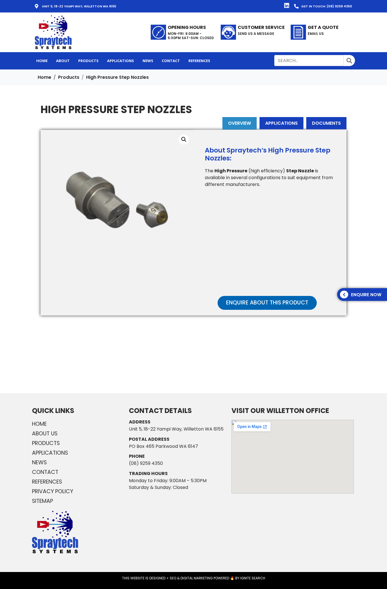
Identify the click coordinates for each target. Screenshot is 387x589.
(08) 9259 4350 (146, 463)
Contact (45, 472)
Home (39, 424)
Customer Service (261, 27)
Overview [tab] (239, 123)
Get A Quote (323, 27)
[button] (253, 32)
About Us (45, 433)
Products (46, 443)
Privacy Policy (52, 491)
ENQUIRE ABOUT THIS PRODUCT (267, 302)
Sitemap (42, 501)
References (47, 482)
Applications (50, 453)
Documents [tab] (326, 123)
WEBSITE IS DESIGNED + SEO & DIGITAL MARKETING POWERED (179, 578)
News (39, 462)
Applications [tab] (281, 123)
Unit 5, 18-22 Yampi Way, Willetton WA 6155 (176, 429)
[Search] (349, 60)
